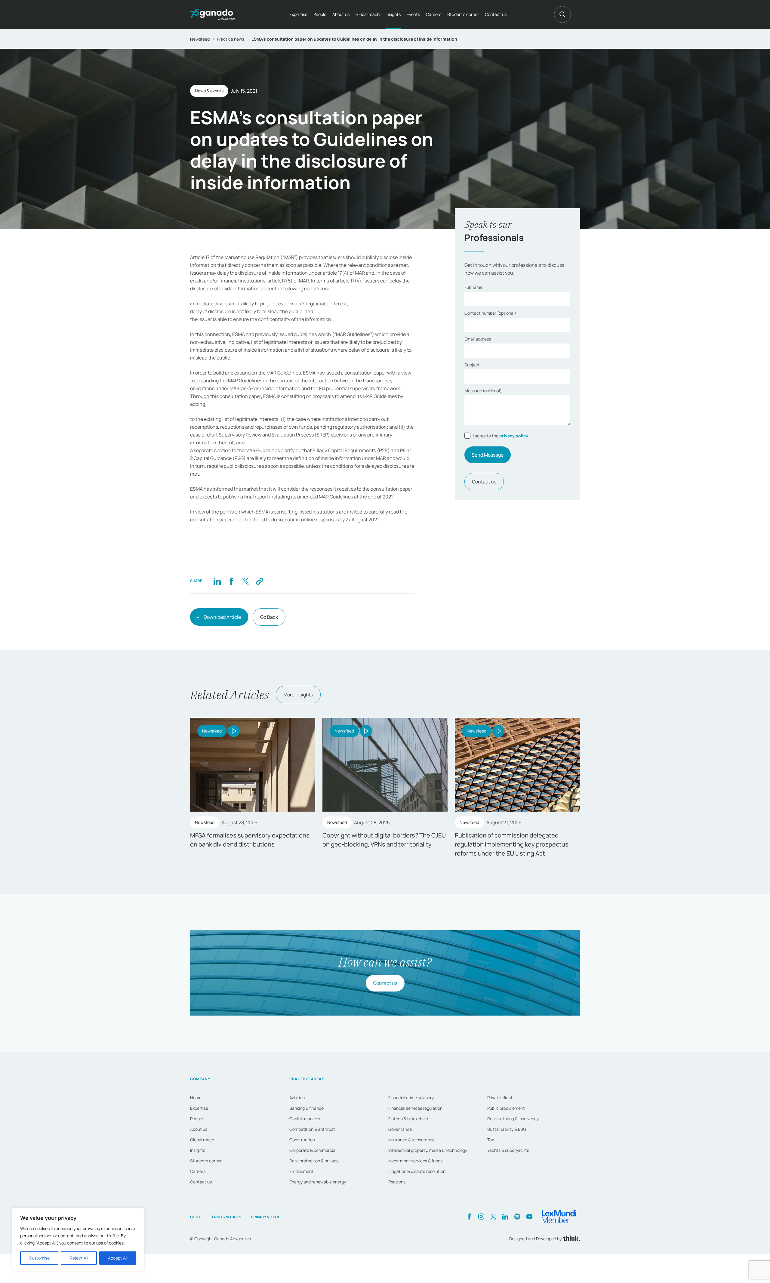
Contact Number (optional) (490, 313)
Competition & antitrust (312, 1129)
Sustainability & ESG (506, 1129)
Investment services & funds (415, 1161)
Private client (500, 1097)
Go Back (269, 617)
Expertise (298, 14)
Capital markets (304, 1118)
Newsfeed (200, 39)
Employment (301, 1171)
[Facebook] (231, 581)
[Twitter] (245, 581)
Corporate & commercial (312, 1150)
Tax (490, 1140)
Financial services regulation (415, 1108)
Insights (393, 14)
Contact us (496, 14)
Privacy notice (265, 1217)
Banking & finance (306, 1108)
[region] (78, 1239)
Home (196, 1097)
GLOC (195, 1217)
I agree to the (500, 436)
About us (341, 14)
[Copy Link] (259, 581)
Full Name (473, 287)
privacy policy (513, 436)
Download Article (222, 617)
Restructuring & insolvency (513, 1118)
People (319, 14)
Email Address (477, 339)
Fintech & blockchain (408, 1118)
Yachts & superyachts (508, 1150)
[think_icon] (571, 1239)
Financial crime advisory (411, 1097)
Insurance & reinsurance (411, 1140)
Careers (433, 14)
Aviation (297, 1097)
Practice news (230, 39)
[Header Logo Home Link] (212, 14)
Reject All (79, 1258)
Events (413, 14)
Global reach (368, 14)
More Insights (298, 694)
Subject (472, 365)
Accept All (118, 1258)
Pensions (396, 1182)
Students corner (463, 14)
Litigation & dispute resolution (416, 1171)
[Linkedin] (217, 581)
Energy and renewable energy (317, 1182)
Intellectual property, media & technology (427, 1150)
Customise (39, 1258)
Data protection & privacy (313, 1161)
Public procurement (506, 1108)
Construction (302, 1140)
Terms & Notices (225, 1217)
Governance (400, 1129)
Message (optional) (483, 390)
